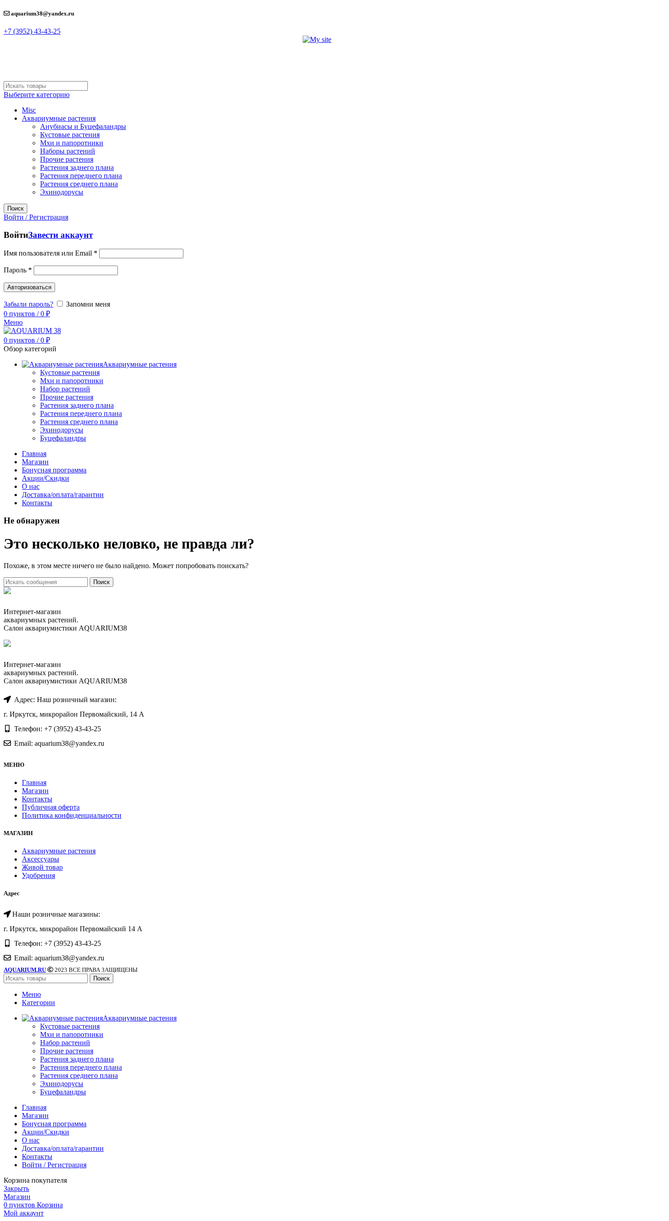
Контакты (37, 799)
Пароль (18, 270)
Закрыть (16, 1188)
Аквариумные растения (59, 118)
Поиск (15, 208)
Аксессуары (40, 859)
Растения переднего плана (81, 176)
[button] (32, 31)
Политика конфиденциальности (72, 815)
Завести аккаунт (60, 235)
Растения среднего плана (79, 184)
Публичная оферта (51, 807)
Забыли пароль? (28, 304)
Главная (34, 782)
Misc (29, 110)
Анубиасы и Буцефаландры (83, 126)
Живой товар (42, 867)
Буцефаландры (63, 438)
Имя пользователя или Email (50, 253)
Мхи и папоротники (71, 143)
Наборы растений (67, 151)
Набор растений (65, 389)
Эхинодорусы (61, 192)
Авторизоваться (29, 287)
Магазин (35, 791)
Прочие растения (66, 159)
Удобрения (38, 875)
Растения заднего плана (77, 167)
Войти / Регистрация (54, 1165)
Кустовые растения (70, 135)
